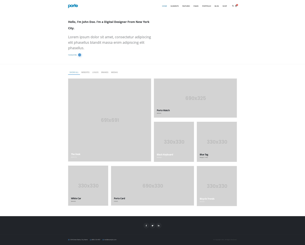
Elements (175, 6)
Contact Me (72, 55)
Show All (74, 72)
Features (186, 6)
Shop (225, 6)
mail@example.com (110, 239)
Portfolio (206, 6)
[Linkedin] (159, 225)
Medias (114, 72)
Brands (104, 72)
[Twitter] (152, 225)
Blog (217, 6)
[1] (236, 6)
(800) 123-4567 (96, 239)
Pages (195, 6)
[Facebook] (146, 225)
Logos (95, 72)
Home (164, 6)
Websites (85, 72)
